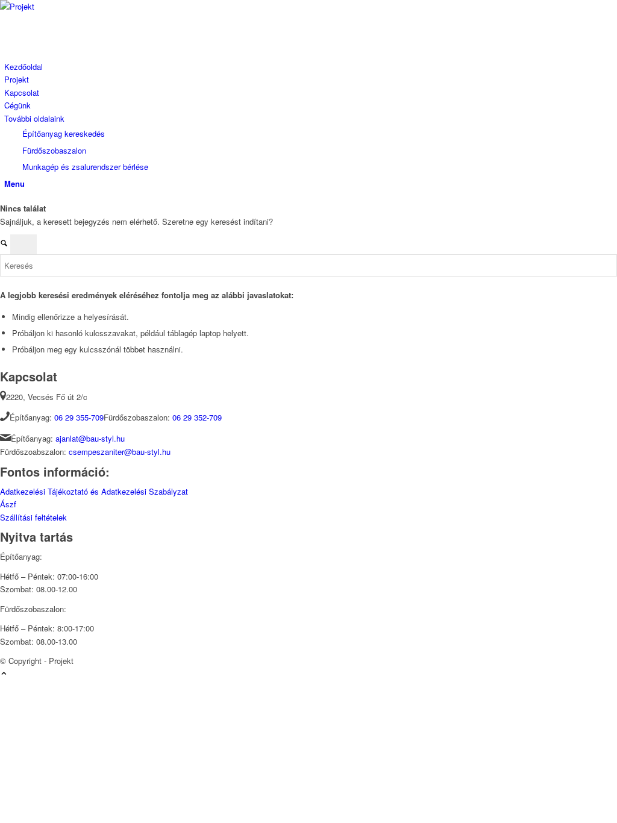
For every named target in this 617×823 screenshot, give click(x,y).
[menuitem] (310, 66)
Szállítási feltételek (33, 517)
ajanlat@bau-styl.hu (90, 438)
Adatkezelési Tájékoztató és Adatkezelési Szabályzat (94, 491)
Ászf (8, 504)
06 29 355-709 (79, 417)
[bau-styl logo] (90, 6)
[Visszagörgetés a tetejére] (4, 674)
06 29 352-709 (197, 417)
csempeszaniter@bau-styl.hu (120, 451)
